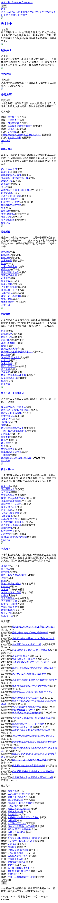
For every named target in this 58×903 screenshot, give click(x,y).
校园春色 (5, 269)
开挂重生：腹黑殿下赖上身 (14, 178)
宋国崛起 (5, 434)
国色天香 (5, 281)
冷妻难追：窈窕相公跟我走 (14, 410)
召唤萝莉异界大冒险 (11, 175)
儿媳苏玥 (5, 566)
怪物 (3, 345)
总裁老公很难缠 (9, 287)
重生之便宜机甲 (9, 199)
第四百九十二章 (24, 727)
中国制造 (5, 454)
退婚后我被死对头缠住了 (24, 742)
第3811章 (43, 632)
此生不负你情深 (20, 638)
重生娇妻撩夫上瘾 (21, 650)
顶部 (4, 883)
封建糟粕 (5, 340)
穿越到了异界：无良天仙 (13, 407)
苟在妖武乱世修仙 (10, 272)
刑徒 (3, 580)
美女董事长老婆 (9, 601)
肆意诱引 (16, 712)
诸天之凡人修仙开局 (11, 525)
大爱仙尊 (12, 117)
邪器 (3, 446)
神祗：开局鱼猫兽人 (11, 583)
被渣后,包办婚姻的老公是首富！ (28, 668)
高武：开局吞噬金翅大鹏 (13, 375)
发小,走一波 (7, 616)
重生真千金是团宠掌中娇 (24, 701)
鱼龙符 (15, 656)
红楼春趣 (5, 437)
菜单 (4, 6)
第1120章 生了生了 (43, 692)
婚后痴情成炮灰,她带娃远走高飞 (28, 777)
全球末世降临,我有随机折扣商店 (24, 838)
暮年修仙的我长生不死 (19, 868)
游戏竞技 (48, 12)
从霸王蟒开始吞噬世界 (19, 794)
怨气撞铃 (5, 251)
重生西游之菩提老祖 (11, 452)
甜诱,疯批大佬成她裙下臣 (24, 718)
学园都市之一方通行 (11, 504)
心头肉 (4, 595)
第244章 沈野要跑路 (40, 650)
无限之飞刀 (6, 419)
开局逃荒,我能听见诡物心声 (25, 680)
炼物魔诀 (12, 847)
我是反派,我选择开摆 (18, 850)
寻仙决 (4, 187)
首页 (3, 12)
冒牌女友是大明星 (17, 862)
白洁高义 (12, 128)
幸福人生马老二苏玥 (11, 592)
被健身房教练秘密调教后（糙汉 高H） (22, 134)
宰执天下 (12, 120)
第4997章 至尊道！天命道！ (41, 626)
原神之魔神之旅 (15, 811)
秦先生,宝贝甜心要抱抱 (19, 829)
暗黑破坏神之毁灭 (10, 519)
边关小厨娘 (6, 510)
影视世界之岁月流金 (18, 856)
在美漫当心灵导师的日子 (20, 126)
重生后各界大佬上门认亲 (24, 754)
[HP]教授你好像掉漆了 (12, 522)
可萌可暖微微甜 (15, 853)
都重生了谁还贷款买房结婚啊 (26, 730)
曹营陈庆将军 (8, 449)
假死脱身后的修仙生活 (19, 871)
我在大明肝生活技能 (11, 413)
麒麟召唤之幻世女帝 (11, 205)
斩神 (3, 263)
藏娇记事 (16, 698)
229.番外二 (24, 656)
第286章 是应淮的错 (31, 712)
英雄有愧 (5, 422)
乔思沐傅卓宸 (18, 686)
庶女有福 (5, 369)
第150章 (31, 709)
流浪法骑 (5, 211)
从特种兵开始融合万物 (23, 736)
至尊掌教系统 (8, 495)
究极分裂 (12, 874)
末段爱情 (5, 534)
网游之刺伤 (6, 193)
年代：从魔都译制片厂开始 (21, 877)
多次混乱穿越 (14, 137)
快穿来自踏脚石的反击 (12, 428)
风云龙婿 (12, 844)
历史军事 (39, 12)
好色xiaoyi (6, 254)
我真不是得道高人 (17, 797)
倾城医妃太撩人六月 (22, 644)
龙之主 (11, 865)
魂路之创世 (6, 217)
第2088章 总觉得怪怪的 (36, 686)
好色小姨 (5, 257)
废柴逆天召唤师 (20, 626)
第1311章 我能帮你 (37, 674)
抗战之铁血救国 (9, 169)
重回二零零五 (8, 366)
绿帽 (3, 425)
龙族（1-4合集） (9, 343)
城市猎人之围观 (9, 604)
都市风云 (5, 278)
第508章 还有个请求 (35, 765)
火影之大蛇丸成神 (10, 513)
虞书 (3, 440)
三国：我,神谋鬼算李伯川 (13, 431)
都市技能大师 (8, 416)
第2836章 (48, 668)
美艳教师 (5, 372)
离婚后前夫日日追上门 (23, 692)
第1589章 (48, 777)
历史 (3, 9)
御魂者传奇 (6, 334)
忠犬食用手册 (8, 531)
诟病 (3, 381)
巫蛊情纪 (16, 662)
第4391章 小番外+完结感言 (41, 638)
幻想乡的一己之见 (10, 202)
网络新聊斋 (13, 123)
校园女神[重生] (8, 302)
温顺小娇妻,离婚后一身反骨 (25, 632)
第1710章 (36, 644)
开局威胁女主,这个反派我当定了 (17, 351)
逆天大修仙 (6, 363)
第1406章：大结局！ (44, 736)
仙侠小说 (20, 12)
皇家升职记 (6, 260)
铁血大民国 (6, 613)
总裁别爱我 (6, 528)
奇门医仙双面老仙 (17, 823)
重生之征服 (6, 284)
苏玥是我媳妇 (8, 610)
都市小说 (29, 12)
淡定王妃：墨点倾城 (11, 296)
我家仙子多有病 (9, 275)
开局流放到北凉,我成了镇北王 (16, 457)
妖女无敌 (5, 354)
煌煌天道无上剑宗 (21, 748)
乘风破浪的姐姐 (9, 378)
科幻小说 (5, 540)
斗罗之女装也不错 (17, 832)
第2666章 (45, 730)
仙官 (14, 727)
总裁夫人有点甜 (20, 674)
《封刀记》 (13, 805)
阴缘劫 (15, 659)
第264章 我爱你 (44, 718)
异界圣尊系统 (8, 598)
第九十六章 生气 (27, 659)
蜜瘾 (10, 835)
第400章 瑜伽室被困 (46, 742)
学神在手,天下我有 (10, 357)
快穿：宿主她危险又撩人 (13, 498)
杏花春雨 (12, 820)
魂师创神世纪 (8, 214)
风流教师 (12, 814)
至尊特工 (5, 569)
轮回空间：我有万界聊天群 (21, 802)
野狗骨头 (5, 572)
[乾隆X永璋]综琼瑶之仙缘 (14, 537)
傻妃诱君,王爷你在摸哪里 (24, 771)
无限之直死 (6, 516)
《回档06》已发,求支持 (36, 759)
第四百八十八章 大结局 (32, 724)
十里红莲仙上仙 (9, 266)
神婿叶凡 (5, 172)
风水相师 (16, 724)
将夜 (3, 208)
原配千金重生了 (20, 709)
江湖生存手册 (8, 290)
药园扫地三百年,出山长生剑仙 (16, 190)
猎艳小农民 (6, 299)
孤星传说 (5, 486)
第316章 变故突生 (48, 680)
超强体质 (5, 184)
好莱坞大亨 (6, 181)
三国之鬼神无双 (9, 607)
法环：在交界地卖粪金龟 (13, 574)
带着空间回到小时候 (11, 196)
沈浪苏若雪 (6, 337)
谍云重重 (5, 443)
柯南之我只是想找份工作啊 (21, 826)
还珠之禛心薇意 (9, 507)
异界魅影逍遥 (8, 220)
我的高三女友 (8, 489)
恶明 (3, 577)
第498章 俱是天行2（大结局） (36, 662)
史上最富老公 (18, 765)
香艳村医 (12, 131)
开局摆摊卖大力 (9, 348)
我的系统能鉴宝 (15, 800)
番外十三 (36, 706)
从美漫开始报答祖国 (11, 501)
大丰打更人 (6, 293)
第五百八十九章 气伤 (31, 698)
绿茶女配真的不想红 (22, 706)
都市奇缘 (5, 360)
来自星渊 (5, 492)
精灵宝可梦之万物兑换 (19, 808)
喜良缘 (4, 589)
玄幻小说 (10, 12)
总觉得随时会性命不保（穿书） (23, 817)
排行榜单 (22, 15)
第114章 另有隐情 (45, 771)
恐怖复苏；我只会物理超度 (21, 841)
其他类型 (12, 15)
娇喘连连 (5, 586)
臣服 (3, 331)
